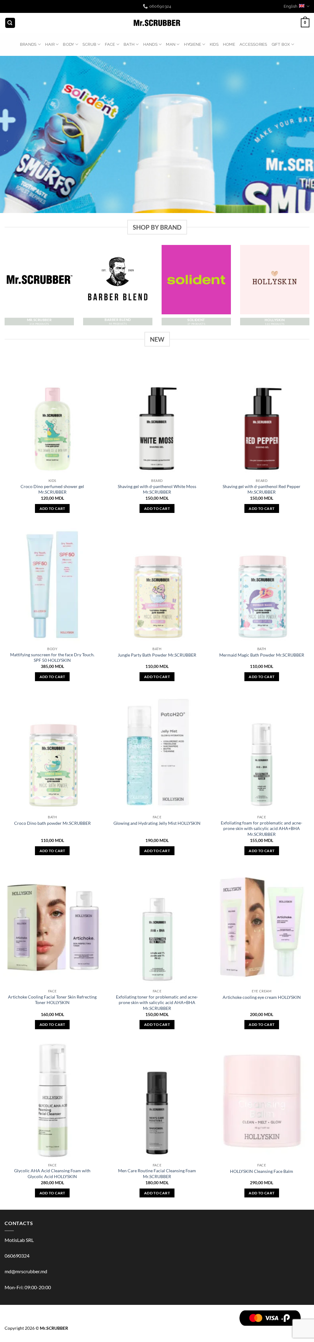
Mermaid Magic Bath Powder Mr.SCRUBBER (261, 654)
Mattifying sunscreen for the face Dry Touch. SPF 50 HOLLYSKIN (52, 657)
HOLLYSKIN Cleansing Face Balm (261, 1171)
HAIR (50, 44)
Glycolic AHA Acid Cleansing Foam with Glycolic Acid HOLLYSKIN (52, 1173)
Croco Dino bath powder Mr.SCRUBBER (52, 823)
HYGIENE (192, 44)
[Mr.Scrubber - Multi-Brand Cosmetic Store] (157, 23)
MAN (170, 44)
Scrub (89, 44)
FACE (110, 44)
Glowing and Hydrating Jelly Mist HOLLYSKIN (157, 823)
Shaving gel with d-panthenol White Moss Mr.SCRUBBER (157, 489)
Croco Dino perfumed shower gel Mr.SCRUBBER (52, 489)
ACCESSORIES (253, 44)
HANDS (150, 44)
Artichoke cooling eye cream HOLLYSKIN (262, 997)
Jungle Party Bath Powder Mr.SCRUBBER (157, 654)
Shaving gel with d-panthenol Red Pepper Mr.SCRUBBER (262, 489)
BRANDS (28, 44)
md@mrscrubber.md (26, 1271)
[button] (10, 23)
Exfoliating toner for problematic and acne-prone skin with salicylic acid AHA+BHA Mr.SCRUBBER (157, 1002)
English (290, 6)
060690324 (17, 1256)
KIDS (214, 44)
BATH (129, 44)
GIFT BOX (281, 44)
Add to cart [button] (52, 508)
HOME (229, 44)
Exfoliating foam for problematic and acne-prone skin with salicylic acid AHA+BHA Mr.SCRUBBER (261, 828)
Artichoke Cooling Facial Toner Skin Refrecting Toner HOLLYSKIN (52, 999)
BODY (68, 44)
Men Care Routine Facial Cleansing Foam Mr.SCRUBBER (157, 1173)
